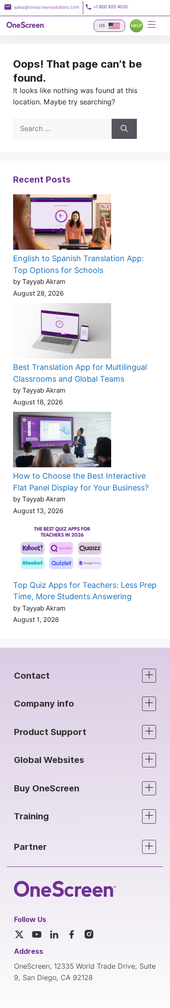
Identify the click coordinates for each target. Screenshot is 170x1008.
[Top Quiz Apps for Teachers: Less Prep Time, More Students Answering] (62, 550)
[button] (85, 676)
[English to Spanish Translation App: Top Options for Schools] (62, 223)
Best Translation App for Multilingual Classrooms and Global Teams (80, 373)
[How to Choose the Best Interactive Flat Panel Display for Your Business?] (62, 441)
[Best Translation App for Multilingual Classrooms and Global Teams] (62, 332)
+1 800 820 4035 (110, 6)
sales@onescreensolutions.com (46, 7)
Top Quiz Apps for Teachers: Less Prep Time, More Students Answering (84, 591)
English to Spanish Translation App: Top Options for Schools (78, 264)
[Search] (124, 129)
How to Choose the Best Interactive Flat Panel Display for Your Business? (81, 482)
